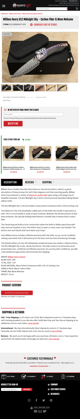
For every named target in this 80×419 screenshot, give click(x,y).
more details (33, 323)
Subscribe (26, 389)
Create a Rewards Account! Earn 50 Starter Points (63, 5)
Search (66, 9)
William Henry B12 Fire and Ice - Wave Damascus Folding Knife (40, 168)
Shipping (47, 182)
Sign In (61, 3)
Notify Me (13, 123)
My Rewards (75, 3)
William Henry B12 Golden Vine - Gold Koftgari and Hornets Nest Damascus (67, 169)
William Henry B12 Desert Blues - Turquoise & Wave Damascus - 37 (14, 168)
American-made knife (38, 195)
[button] (4, 5)
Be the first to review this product (17, 293)
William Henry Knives (16, 256)
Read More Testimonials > (40, 366)
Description (10, 182)
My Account (67, 3)
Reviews (29, 182)
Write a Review (7, 100)
